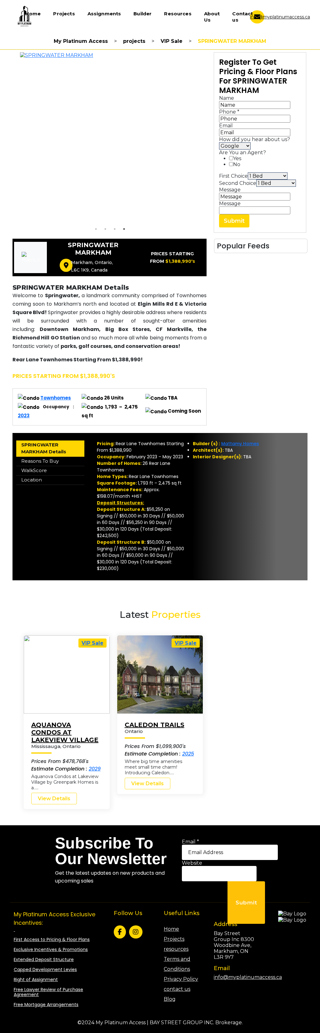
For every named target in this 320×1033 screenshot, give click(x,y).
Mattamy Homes (240, 443)
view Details (54, 798)
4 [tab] (124, 229)
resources (176, 949)
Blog (170, 999)
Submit (234, 220)
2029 (95, 768)
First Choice (233, 176)
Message (230, 190)
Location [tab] (31, 480)
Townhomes (55, 397)
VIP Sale (92, 643)
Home (33, 14)
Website (192, 863)
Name (226, 98)
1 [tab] (96, 229)
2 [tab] (105, 229)
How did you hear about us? (254, 139)
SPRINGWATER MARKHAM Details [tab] (43, 448)
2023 (24, 415)
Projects (64, 14)
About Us (212, 17)
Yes (237, 158)
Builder (142, 14)
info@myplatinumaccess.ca (280, 17)
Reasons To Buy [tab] (40, 461)
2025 (188, 753)
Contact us (242, 17)
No (236, 164)
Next (211, 138)
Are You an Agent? (242, 152)
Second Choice (237, 183)
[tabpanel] (110, 138)
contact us (177, 989)
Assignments (104, 14)
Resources (177, 14)
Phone (229, 112)
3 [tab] (115, 229)
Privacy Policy (181, 979)
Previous (9, 138)
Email (226, 126)
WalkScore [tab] (34, 470)
